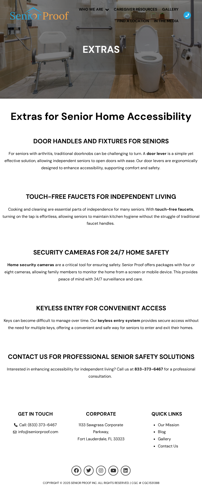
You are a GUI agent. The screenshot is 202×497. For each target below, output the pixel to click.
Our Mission (168, 424)
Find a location (133, 20)
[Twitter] (89, 471)
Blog (162, 431)
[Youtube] (113, 471)
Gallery (170, 9)
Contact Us (168, 446)
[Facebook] (76, 471)
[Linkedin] (126, 471)
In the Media (166, 20)
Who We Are (91, 9)
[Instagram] (101, 471)
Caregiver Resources (135, 9)
